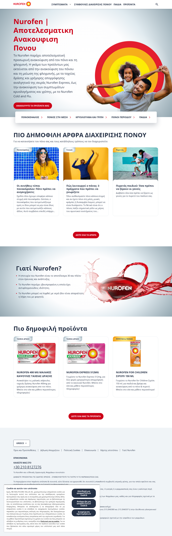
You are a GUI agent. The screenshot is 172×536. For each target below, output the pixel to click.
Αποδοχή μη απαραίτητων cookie (84, 493)
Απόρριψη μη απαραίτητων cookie (84, 503)
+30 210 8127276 (27, 466)
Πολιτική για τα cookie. (50, 521)
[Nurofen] (22, 4)
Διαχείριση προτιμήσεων (84, 512)
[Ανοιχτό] (157, 4)
